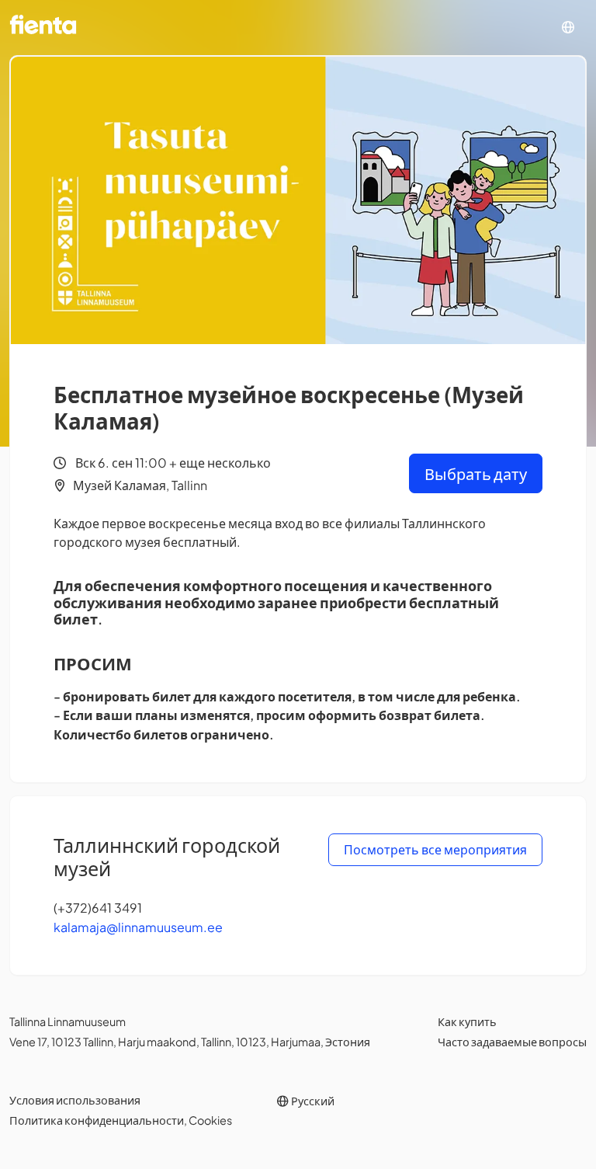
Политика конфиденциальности (96, 1120)
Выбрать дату (475, 473)
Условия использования (74, 1100)
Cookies (210, 1120)
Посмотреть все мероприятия (435, 849)
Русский (311, 1101)
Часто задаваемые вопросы (512, 1042)
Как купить (467, 1021)
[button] (568, 27)
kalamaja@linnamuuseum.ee (138, 927)
